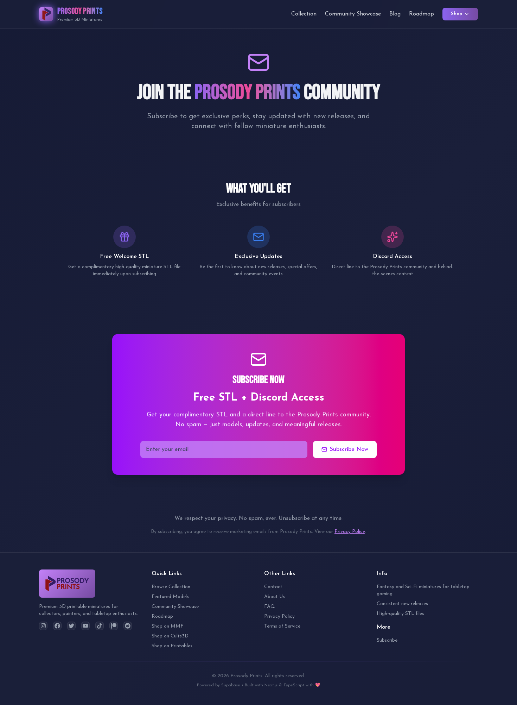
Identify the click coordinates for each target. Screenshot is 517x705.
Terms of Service (282, 626)
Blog (395, 14)
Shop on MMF (168, 626)
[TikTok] (99, 626)
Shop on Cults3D (170, 636)
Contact (273, 587)
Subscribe (387, 640)
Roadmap (421, 14)
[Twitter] (71, 626)
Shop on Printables (172, 646)
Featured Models (170, 596)
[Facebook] (57, 626)
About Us (274, 596)
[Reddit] (127, 626)
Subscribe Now (349, 449)
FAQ (269, 606)
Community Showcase (353, 14)
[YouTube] (85, 626)
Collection (304, 14)
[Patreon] (113, 626)
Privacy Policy (349, 531)
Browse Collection (171, 587)
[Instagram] (43, 626)
